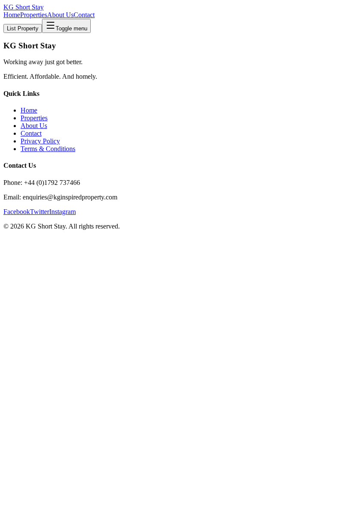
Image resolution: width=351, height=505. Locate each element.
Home (11, 14)
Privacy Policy (40, 141)
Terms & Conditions (48, 148)
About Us (60, 14)
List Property (23, 28)
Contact (84, 14)
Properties (33, 14)
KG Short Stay (23, 7)
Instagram (62, 211)
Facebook (16, 211)
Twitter (39, 211)
